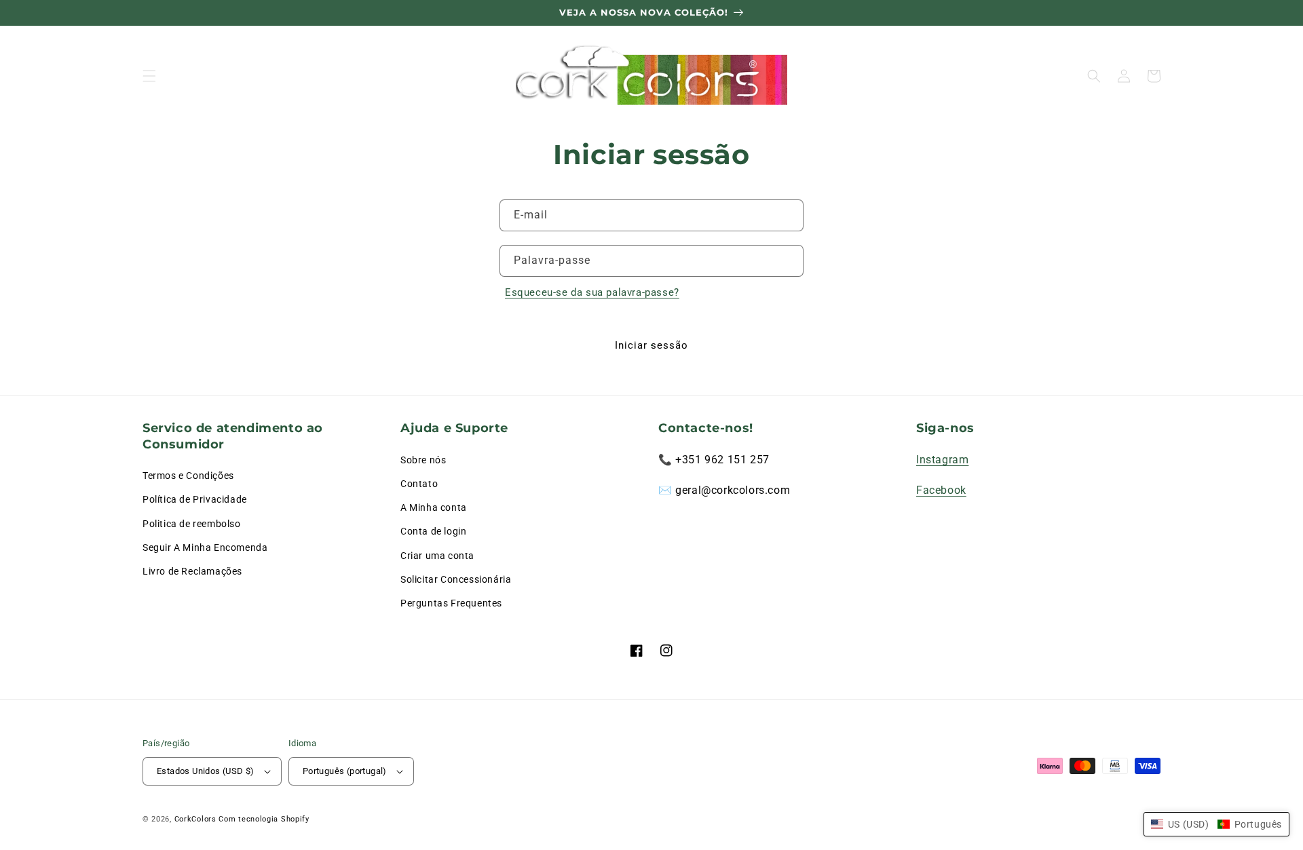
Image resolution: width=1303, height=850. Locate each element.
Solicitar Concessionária (455, 579)
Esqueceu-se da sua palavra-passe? (592, 292)
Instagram (942, 459)
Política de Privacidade (195, 499)
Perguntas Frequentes (451, 603)
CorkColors (195, 819)
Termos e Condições (188, 475)
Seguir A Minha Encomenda (205, 547)
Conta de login (433, 531)
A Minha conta (433, 507)
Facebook (941, 490)
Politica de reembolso (192, 523)
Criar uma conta (437, 555)
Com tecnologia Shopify (264, 819)
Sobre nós (423, 460)
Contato (419, 483)
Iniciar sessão (651, 345)
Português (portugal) (345, 771)
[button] (149, 76)
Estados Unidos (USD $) (205, 771)
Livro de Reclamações (192, 571)
